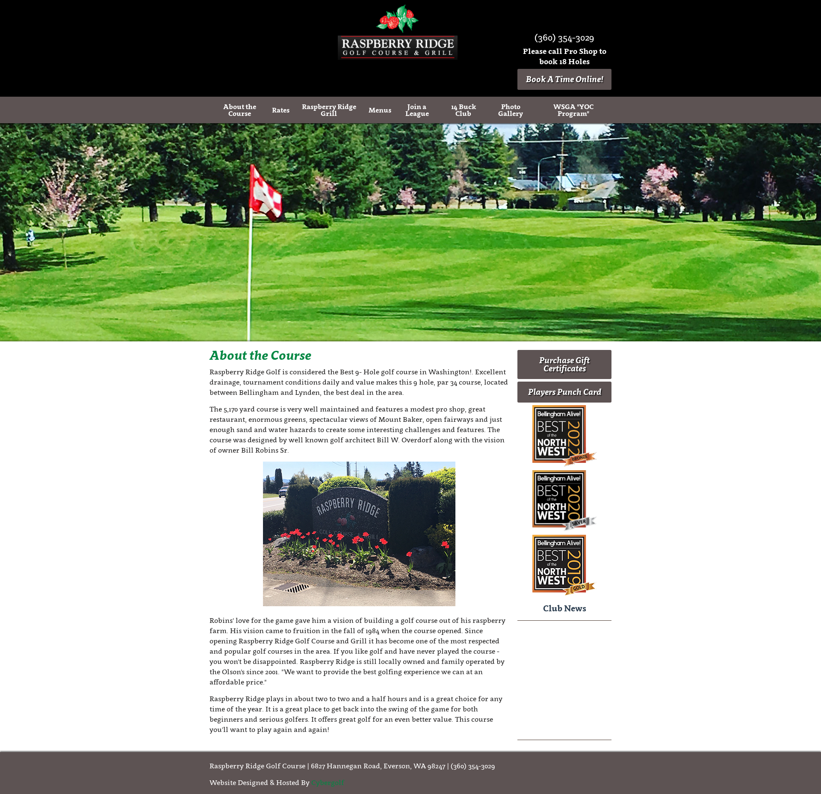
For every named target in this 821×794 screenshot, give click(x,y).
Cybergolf (327, 782)
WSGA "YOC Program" (573, 110)
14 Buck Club (463, 110)
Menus (380, 110)
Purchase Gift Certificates (564, 364)
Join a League (417, 110)
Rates (280, 110)
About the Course (239, 110)
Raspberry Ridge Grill (329, 110)
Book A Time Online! (564, 79)
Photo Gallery (510, 110)
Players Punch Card (564, 392)
